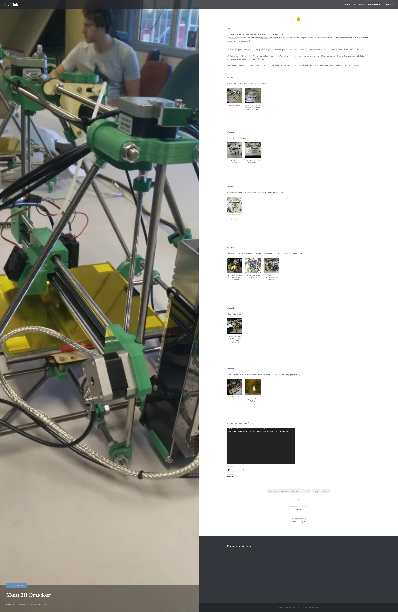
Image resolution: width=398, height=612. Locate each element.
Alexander (358, 4)
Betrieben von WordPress (286, 607)
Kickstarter (265, 37)
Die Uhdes (12, 4)
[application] (261, 446)
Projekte (21, 586)
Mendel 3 (248, 56)
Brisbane (306, 491)
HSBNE (233, 37)
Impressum (389, 4)
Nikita (348, 4)
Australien (295, 491)
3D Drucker (273, 491)
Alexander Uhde (22, 604)
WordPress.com (314, 607)
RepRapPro (263, 56)
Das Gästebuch (375, 4)
